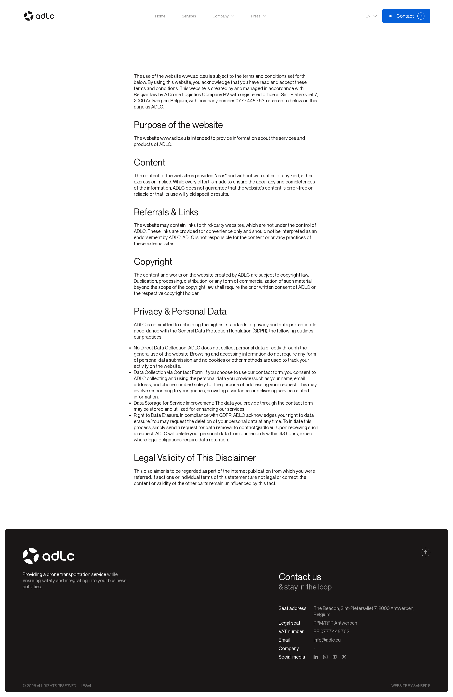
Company (221, 16)
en (368, 16)
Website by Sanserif (410, 686)
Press (255, 16)
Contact (405, 16)
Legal (86, 685)
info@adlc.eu (327, 640)
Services (189, 16)
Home (160, 16)
